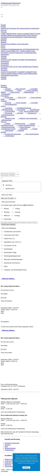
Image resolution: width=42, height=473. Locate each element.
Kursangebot (5, 65)
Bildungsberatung (10, 448)
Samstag (17, 212)
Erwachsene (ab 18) (10, 245)
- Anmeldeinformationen (22, 108)
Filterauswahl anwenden (8, 224)
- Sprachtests (7, 108)
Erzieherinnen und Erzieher (12, 231)
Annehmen (26, 467)
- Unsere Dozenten (23, 127)
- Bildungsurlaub (28, 92)
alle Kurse (8, 185)
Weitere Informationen (29, 463)
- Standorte (20, 130)
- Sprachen (7, 89)
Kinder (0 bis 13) (9, 238)
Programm (4, 70)
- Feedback (11, 99)
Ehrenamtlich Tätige (10, 252)
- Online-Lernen (14, 92)
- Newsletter (33, 103)
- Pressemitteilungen (10, 104)
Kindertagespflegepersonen (12, 256)
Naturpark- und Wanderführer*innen (15, 270)
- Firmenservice (31, 113)
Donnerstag (7, 219)
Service (3, 47)
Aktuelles (4, 58)
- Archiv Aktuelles (19, 103)
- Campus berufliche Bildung (25, 125)
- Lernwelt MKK (9, 111)
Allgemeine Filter (7, 181)
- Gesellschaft (8, 90)
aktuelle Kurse (9, 188)
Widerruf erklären (10, 459)
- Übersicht (7, 103)
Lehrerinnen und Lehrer (11, 235)
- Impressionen (8, 130)
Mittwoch (7, 215)
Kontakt (3, 26)
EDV (6, 446)
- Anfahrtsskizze (8, 136)
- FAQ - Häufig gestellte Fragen (27, 111)
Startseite (3, 79)
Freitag (17, 208)
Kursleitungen (8, 249)
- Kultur (18, 90)
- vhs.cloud (19, 113)
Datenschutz (8, 466)
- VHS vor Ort (20, 97)
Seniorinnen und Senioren (12, 263)
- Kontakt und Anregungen (12, 134)
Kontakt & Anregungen (12, 443)
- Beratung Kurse (9, 118)
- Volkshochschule (18, 123)
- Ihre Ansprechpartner (31, 134)
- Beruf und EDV (19, 89)
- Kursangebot (8, 97)
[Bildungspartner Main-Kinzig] (11, 3)
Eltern (6, 266)
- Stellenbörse (23, 129)
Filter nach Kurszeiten (8, 202)
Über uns (3, 32)
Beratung (3, 42)
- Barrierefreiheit (33, 109)
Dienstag (6, 212)
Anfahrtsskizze (9, 450)
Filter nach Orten (7, 195)
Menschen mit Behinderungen (13, 259)
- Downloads (7, 113)
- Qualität (33, 129)
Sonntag (17, 215)
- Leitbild (6, 123)
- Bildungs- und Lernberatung (27, 118)
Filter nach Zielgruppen (9, 228)
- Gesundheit (33, 89)
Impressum (8, 464)
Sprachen (7, 445)
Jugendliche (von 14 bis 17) (12, 242)
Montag (6, 208)
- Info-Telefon (20, 109)
